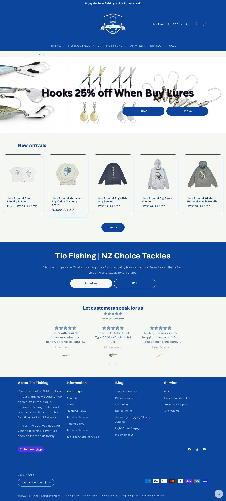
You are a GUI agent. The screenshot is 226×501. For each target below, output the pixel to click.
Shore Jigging (124, 398)
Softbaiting (122, 404)
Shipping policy (130, 496)
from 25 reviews (113, 319)
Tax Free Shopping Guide (83, 436)
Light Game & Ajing (127, 428)
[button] (56, 46)
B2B (135, 283)
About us (91, 283)
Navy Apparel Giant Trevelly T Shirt (19, 200)
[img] (113, 313)
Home (41, 54)
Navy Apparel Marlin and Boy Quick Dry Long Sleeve (67, 201)
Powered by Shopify (49, 496)
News (70, 404)
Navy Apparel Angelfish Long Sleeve (112, 200)
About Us (73, 398)
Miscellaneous (124, 434)
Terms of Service (77, 417)
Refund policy (75, 423)
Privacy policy (89, 496)
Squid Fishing (124, 411)
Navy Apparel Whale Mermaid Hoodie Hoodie (202, 200)
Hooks (187, 111)
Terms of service (109, 496)
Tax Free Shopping (176, 404)
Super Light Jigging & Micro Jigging (133, 419)
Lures (143, 111)
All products (172, 411)
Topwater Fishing (126, 391)
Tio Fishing (32, 496)
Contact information (153, 496)
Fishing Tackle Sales (177, 398)
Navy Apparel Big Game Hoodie (157, 200)
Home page (74, 391)
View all (113, 227)
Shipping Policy (76, 411)
